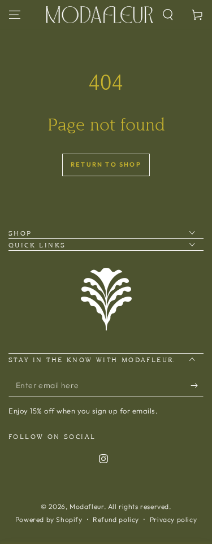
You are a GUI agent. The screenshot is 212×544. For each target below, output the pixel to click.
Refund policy (116, 519)
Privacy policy (173, 519)
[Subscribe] (197, 385)
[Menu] (14, 14)
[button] (168, 14)
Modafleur (86, 506)
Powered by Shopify (49, 519)
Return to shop (106, 164)
